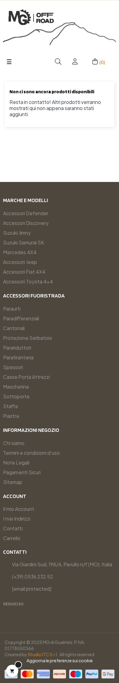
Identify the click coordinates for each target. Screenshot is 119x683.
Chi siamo (13, 443)
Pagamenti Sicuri (22, 472)
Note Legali (16, 462)
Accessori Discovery (26, 223)
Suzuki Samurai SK (23, 242)
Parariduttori (17, 347)
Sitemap (12, 482)
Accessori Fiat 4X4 (24, 272)
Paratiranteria (18, 357)
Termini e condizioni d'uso (31, 453)
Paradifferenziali (21, 318)
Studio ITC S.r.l (42, 654)
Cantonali (14, 328)
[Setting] (75, 62)
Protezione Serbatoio (27, 338)
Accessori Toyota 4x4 (28, 281)
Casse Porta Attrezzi (26, 377)
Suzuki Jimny (17, 232)
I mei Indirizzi (16, 518)
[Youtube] (29, 611)
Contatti (13, 528)
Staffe (10, 406)
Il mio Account (18, 509)
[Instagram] (19, 611)
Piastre (11, 416)
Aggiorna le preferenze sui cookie (60, 660)
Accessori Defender (25, 213)
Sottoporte (16, 396)
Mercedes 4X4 (20, 252)
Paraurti (11, 308)
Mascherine (16, 386)
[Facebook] (9, 611)
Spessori (13, 367)
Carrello (11, 538)
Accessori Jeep (20, 262)
